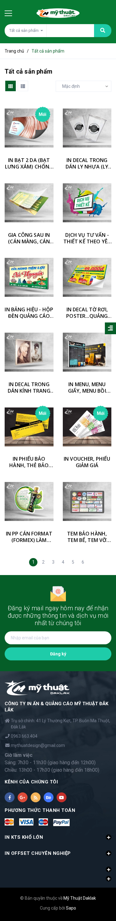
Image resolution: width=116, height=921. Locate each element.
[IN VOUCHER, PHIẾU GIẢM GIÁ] (87, 427)
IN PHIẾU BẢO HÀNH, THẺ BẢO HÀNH (29, 462)
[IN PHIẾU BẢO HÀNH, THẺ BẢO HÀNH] (29, 427)
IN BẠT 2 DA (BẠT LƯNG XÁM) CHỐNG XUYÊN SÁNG (29, 163)
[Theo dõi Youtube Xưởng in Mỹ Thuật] (62, 797)
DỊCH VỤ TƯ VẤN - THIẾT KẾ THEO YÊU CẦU (87, 238)
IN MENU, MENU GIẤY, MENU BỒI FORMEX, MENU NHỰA (87, 387)
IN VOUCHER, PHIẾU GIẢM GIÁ (87, 462)
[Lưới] (10, 86)
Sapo (71, 908)
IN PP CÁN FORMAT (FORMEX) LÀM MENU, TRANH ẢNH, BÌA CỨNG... (29, 537)
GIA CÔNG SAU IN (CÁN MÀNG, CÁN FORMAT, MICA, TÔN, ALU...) (29, 238)
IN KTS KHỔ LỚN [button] (24, 837)
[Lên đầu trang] (102, 882)
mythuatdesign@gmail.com (38, 745)
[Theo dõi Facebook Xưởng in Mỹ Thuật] (10, 797)
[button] (58, 866)
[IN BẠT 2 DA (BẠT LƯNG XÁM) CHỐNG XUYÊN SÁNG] (29, 128)
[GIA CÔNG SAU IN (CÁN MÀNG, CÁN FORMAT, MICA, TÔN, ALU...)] (29, 202)
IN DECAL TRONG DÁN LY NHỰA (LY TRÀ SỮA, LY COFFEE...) (87, 163)
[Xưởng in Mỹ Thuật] (37, 688)
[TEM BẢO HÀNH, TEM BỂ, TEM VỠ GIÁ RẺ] (87, 501)
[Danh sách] (23, 86)
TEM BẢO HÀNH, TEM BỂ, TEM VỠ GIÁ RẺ (87, 537)
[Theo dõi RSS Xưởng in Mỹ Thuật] (36, 797)
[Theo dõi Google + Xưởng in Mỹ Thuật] (23, 797)
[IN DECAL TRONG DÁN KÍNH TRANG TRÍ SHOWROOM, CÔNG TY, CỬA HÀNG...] (29, 352)
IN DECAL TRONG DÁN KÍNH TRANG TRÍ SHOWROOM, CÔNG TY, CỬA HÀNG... (29, 387)
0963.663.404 (24, 736)
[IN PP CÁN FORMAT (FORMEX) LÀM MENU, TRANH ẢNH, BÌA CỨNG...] (29, 501)
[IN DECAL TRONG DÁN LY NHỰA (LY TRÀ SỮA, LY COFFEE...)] (87, 128)
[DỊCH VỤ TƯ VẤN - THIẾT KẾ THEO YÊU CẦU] (87, 202)
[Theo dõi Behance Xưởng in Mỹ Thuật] (49, 797)
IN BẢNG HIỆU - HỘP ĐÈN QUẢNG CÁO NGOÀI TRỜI (29, 312)
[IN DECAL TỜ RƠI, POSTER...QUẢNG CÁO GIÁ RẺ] (87, 277)
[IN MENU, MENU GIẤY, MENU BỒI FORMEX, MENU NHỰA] (87, 352)
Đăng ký (58, 653)
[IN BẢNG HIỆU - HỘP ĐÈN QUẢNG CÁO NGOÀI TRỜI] (29, 277)
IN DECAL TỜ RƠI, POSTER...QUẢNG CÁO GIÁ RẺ (87, 312)
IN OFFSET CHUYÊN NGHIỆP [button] (38, 853)
